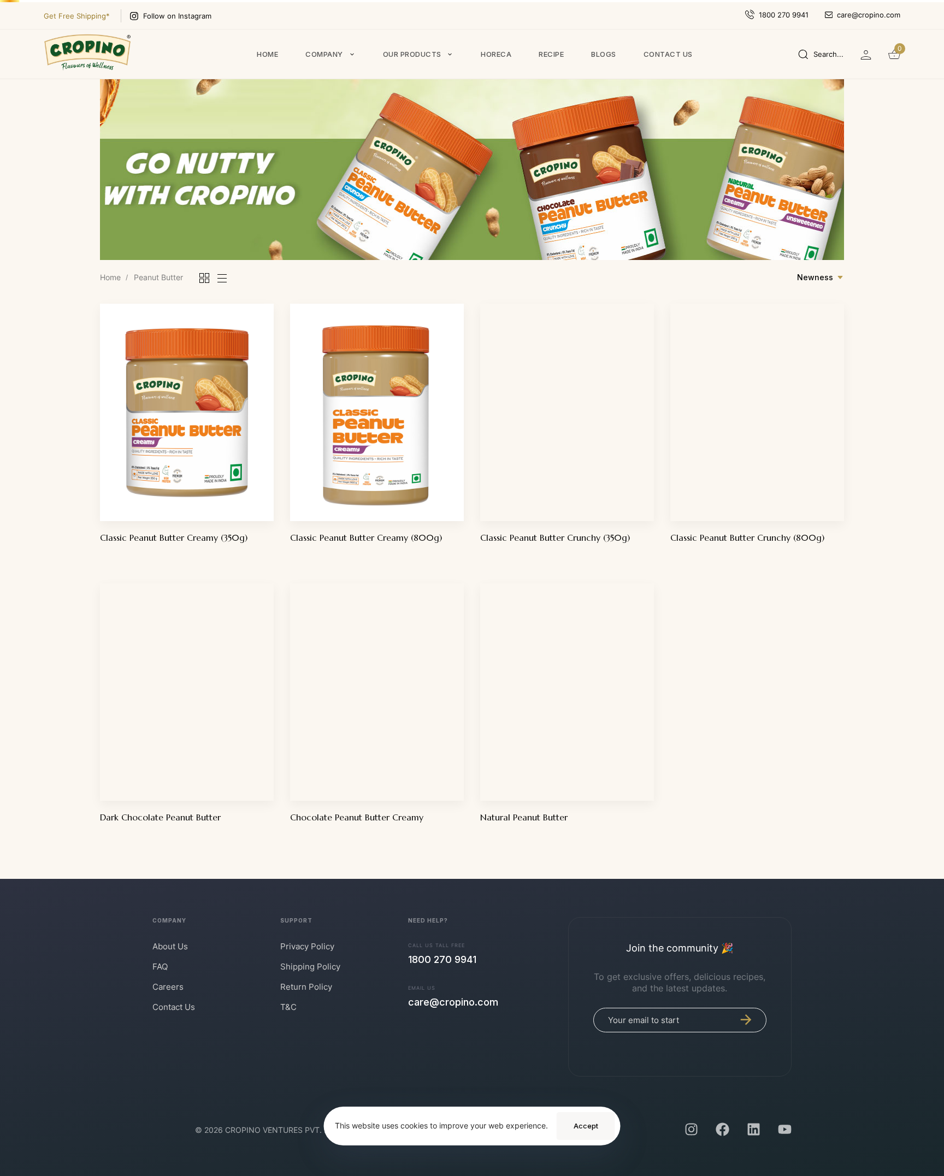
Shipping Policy (310, 966)
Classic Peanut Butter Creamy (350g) (173, 537)
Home (267, 54)
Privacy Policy (307, 946)
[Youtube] (785, 1129)
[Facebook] (722, 1129)
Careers (168, 987)
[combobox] (820, 277)
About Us (170, 946)
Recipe (551, 54)
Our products (412, 54)
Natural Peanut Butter (524, 817)
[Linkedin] (753, 1129)
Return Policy (306, 987)
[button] (820, 54)
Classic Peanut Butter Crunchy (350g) (555, 537)
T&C (288, 1007)
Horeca (496, 54)
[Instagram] (691, 1129)
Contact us (668, 54)
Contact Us (173, 1007)
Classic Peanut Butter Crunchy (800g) (747, 537)
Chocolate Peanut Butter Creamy (356, 817)
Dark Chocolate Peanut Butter (160, 817)
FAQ (160, 966)
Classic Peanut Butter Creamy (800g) (366, 537)
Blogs (603, 54)
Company (324, 54)
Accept (586, 1125)
